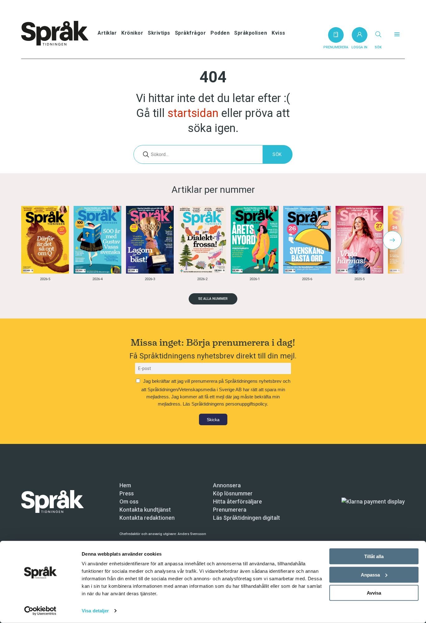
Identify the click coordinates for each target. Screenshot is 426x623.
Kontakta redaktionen (147, 517)
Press (126, 493)
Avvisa (374, 593)
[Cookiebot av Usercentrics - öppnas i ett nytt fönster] (40, 611)
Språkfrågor (190, 33)
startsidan (192, 113)
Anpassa (370, 574)
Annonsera (227, 485)
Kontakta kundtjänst (145, 509)
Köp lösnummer (233, 493)
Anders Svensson (192, 534)
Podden (220, 33)
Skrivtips (159, 33)
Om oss (128, 501)
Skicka (213, 419)
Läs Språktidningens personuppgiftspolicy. (225, 403)
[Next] (392, 240)
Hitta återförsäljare (237, 501)
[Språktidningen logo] (52, 501)
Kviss (278, 33)
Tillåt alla (374, 556)
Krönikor (132, 33)
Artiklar (107, 33)
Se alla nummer (213, 299)
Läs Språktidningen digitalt (246, 517)
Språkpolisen (250, 33)
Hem (125, 485)
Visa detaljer (95, 610)
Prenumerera (229, 509)
